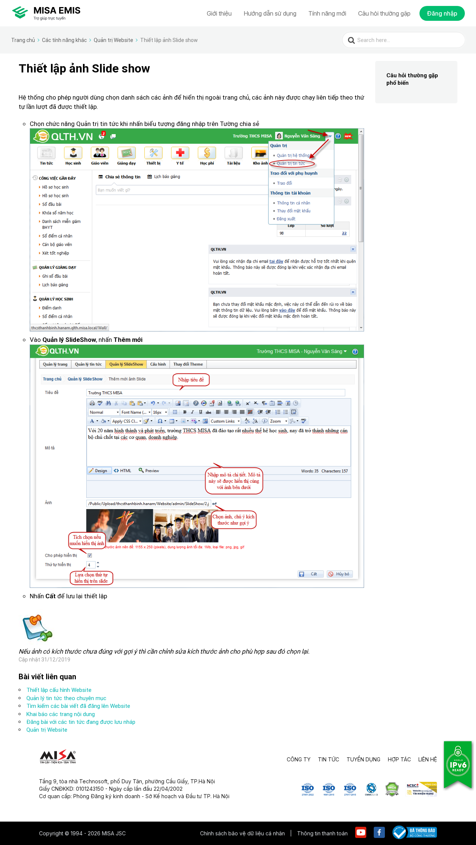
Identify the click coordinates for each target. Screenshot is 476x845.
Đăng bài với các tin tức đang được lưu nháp (80, 721)
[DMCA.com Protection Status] (392, 794)
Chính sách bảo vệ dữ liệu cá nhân (243, 833)
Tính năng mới (327, 13)
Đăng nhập (442, 13)
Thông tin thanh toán (322, 833)
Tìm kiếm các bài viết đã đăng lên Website (78, 705)
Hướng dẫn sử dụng (270, 13)
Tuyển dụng (363, 759)
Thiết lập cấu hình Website (58, 689)
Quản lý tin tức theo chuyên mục (66, 698)
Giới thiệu (219, 13)
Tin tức (328, 759)
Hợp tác (399, 759)
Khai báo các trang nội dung (60, 714)
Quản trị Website (46, 729)
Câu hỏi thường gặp (384, 13)
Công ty (299, 759)
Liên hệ (427, 759)
